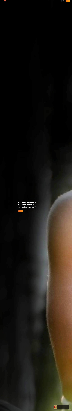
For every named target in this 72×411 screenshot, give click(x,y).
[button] (69, 409)
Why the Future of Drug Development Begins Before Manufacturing (62, 407)
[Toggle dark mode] (63, 1)
